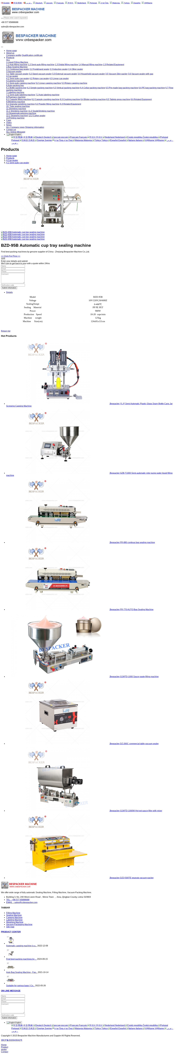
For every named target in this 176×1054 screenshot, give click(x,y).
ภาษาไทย (104, 3)
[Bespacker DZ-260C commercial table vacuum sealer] (58, 744)
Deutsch (39, 3)
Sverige (48, 140)
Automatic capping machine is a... (21, 946)
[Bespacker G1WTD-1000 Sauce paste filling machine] (58, 676)
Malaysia (116, 3)
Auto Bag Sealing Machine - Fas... (21, 972)
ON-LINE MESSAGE (10, 991)
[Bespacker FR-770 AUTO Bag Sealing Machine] (58, 609)
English (6, 3)
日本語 (31, 140)
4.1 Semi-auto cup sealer (17, 163)
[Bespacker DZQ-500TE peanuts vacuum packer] (58, 878)
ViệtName (148, 3)
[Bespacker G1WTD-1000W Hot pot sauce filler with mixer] (58, 811)
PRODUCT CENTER (11, 932)
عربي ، (29, 3)
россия (49, 3)
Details (9, 292)
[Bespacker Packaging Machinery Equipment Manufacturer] (88, 10)
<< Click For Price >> (10, 256)
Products (10, 158)
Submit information (9, 288)
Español (137, 3)
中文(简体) (17, 3)
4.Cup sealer (12, 160)
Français (60, 3)
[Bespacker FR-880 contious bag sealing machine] (58, 542)
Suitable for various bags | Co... (20, 985)
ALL (8, 60)
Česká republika (150, 137)
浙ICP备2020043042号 (11, 1040)
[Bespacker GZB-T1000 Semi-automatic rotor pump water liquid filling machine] (58, 473)
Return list (5, 331)
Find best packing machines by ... (21, 959)
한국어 (70, 3)
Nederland (81, 3)
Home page (11, 51)
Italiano (139, 140)
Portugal (93, 3)
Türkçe (126, 3)
